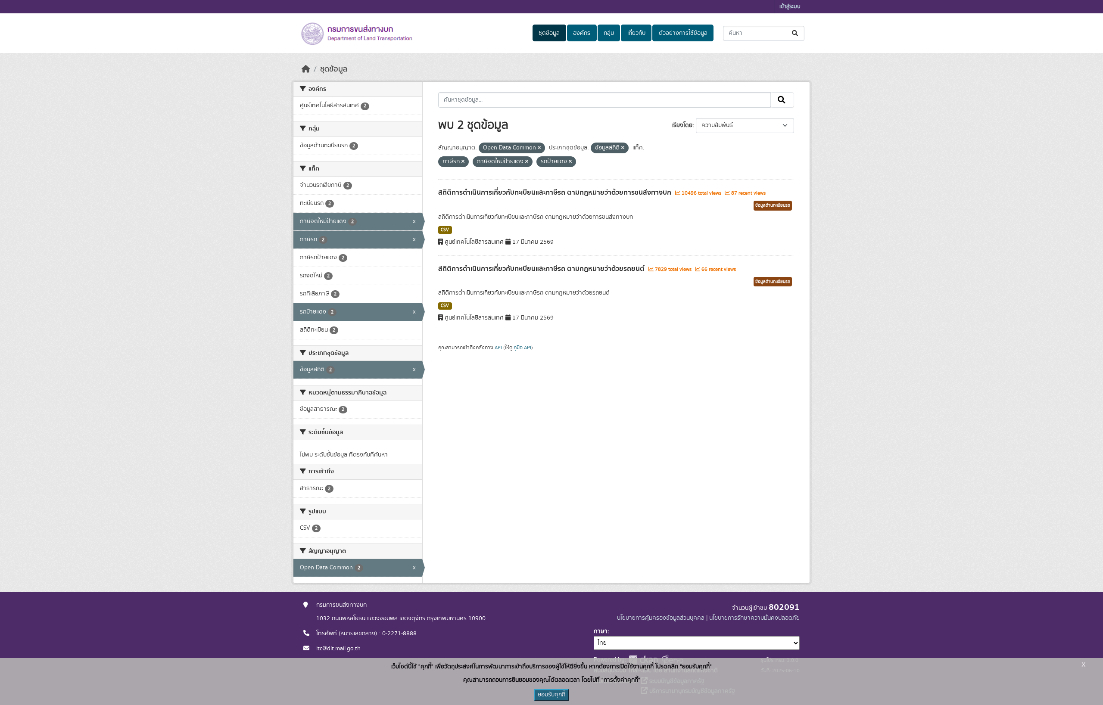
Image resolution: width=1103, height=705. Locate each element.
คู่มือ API (522, 347)
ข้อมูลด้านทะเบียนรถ (772, 205)
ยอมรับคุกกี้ (551, 694)
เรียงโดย (682, 125)
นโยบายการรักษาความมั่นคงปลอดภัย (754, 618)
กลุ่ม (609, 33)
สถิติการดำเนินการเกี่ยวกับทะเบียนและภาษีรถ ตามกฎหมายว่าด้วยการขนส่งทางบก (555, 192)
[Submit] (795, 33)
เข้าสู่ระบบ (790, 7)
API (498, 347)
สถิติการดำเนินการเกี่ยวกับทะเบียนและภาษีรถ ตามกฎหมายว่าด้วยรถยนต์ (542, 268)
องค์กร (581, 33)
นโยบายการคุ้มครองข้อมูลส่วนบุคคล (660, 618)
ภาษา (601, 631)
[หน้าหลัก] (306, 69)
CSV (445, 230)
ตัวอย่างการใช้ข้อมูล (683, 33)
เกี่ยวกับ (636, 33)
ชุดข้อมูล (549, 33)
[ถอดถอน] (539, 148)
